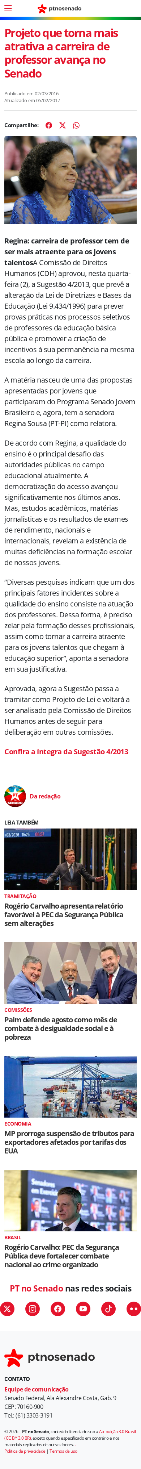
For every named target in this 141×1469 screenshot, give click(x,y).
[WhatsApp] (76, 125)
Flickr (134, 1309)
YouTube (83, 1309)
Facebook (58, 1309)
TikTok (108, 1309)
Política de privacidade (25, 1451)
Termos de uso (63, 1451)
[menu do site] (8, 8)
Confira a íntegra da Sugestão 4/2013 (66, 751)
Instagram (32, 1309)
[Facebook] (49, 125)
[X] (62, 125)
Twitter (7, 1309)
